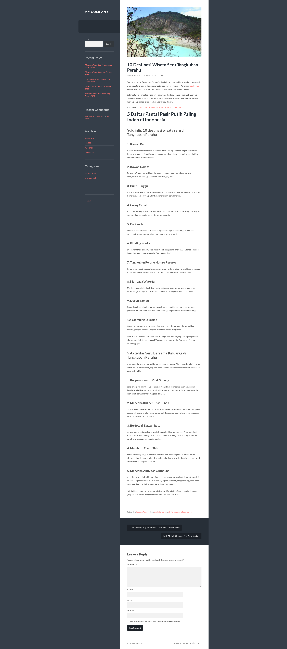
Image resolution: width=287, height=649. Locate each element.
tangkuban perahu (160, 512)
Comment (132, 565)
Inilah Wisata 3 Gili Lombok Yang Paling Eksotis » (181, 536)
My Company (97, 12)
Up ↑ (199, 643)
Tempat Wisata (90, 173)
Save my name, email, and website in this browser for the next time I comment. (155, 622)
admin (147, 75)
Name (130, 590)
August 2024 (89, 138)
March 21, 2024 (134, 75)
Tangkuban (194, 86)
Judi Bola (88, 201)
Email (130, 600)
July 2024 (88, 143)
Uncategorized (90, 178)
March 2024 (89, 153)
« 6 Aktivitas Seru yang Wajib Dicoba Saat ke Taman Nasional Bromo (154, 528)
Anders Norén (189, 643)
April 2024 (89, 148)
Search (88, 40)
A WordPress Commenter (94, 116)
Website (130, 611)
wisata (170, 512)
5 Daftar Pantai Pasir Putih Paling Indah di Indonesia (160, 107)
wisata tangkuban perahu (183, 512)
